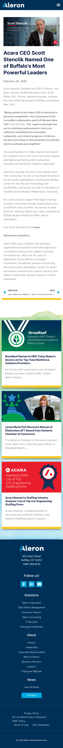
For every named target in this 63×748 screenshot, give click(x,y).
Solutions (31, 595)
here (37, 227)
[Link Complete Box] (31, 352)
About (31, 635)
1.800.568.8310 (31, 564)
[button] (58, 4)
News (31, 680)
